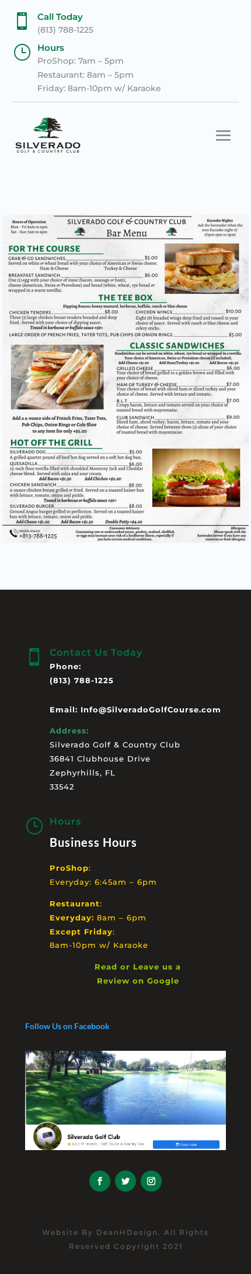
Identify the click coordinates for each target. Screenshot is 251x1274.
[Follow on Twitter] (125, 1181)
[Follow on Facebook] (99, 1181)
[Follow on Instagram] (151, 1181)
